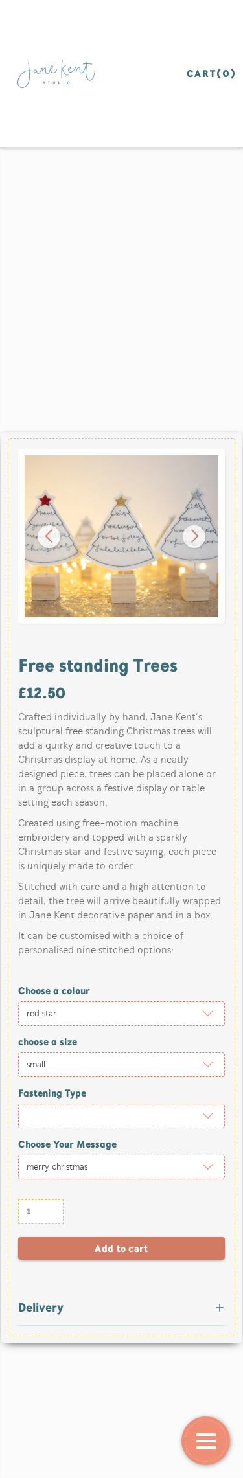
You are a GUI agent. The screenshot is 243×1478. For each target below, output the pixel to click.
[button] (49, 536)
